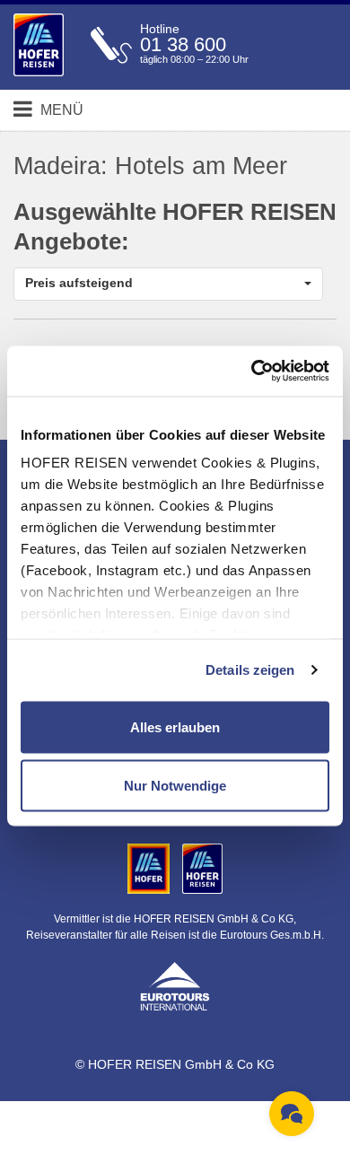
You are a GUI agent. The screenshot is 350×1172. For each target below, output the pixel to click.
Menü (60, 110)
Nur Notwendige (175, 785)
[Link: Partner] (150, 868)
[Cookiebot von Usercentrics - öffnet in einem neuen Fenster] (251, 371)
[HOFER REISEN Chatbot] (291, 1113)
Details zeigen (250, 670)
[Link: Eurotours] (175, 984)
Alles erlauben (175, 726)
